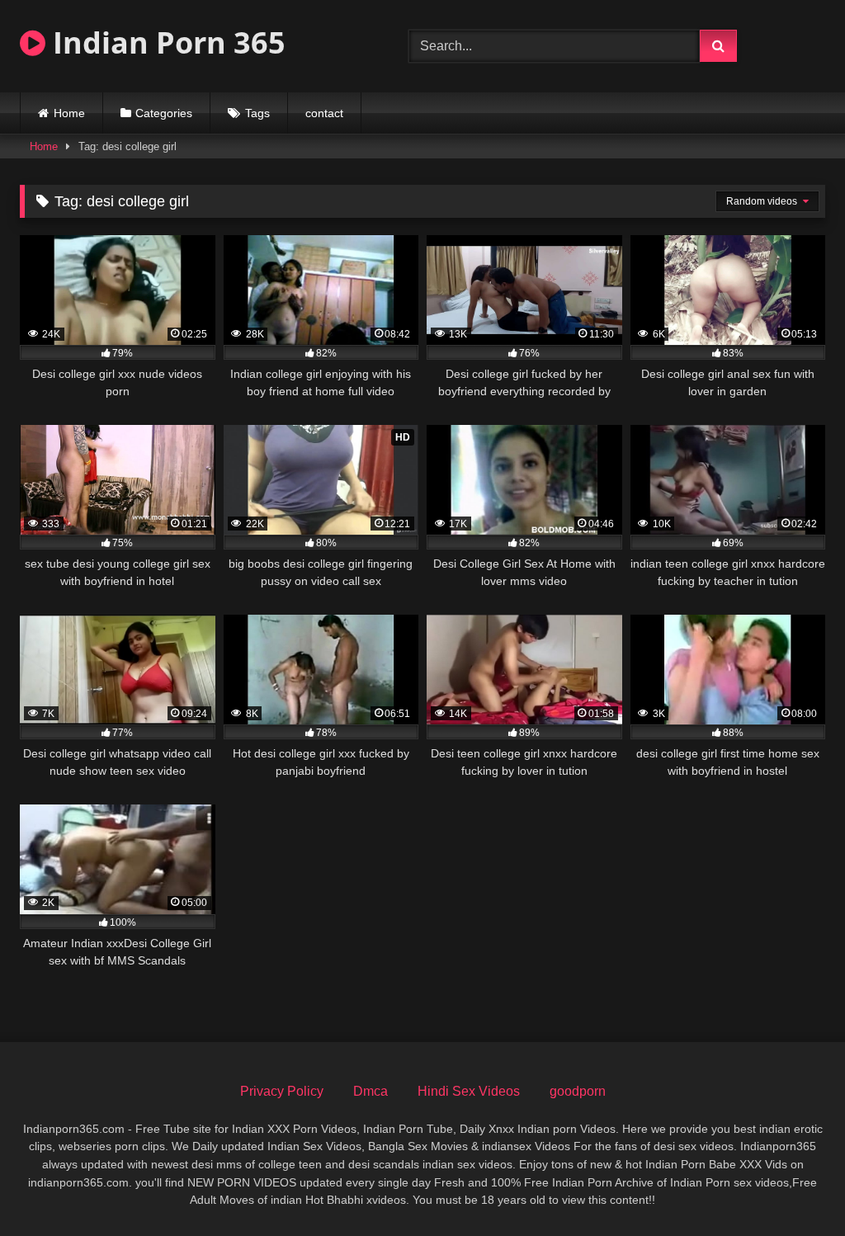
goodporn (578, 1091)
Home (69, 113)
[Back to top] (794, 1187)
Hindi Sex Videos (469, 1091)
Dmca (370, 1091)
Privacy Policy (281, 1091)
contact (324, 113)
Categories (163, 113)
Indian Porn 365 (165, 42)
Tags (257, 113)
